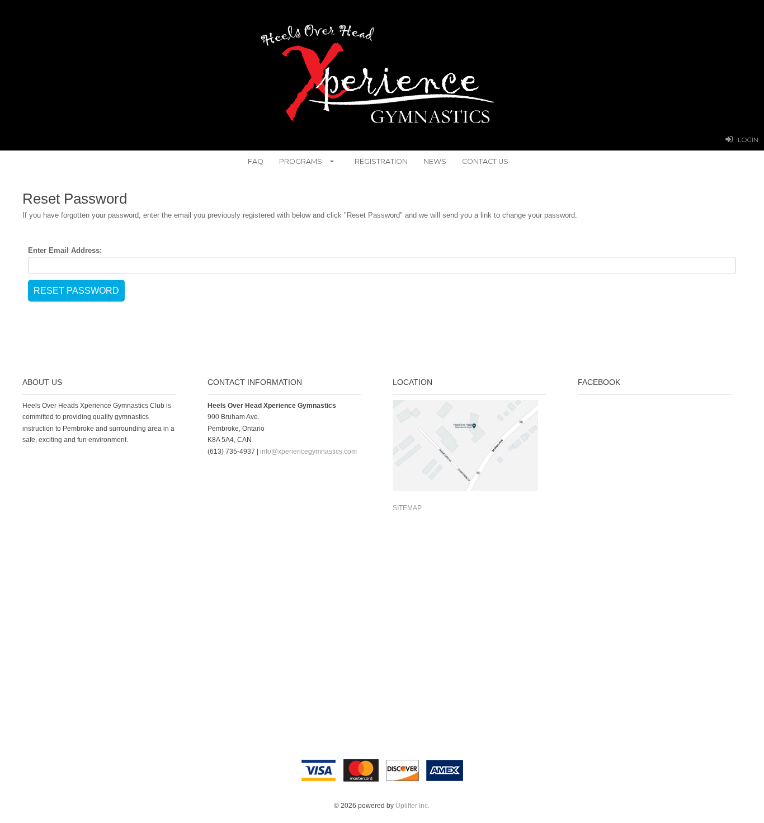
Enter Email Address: (65, 250)
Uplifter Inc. (412, 805)
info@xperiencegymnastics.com (308, 451)
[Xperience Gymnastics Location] (465, 488)
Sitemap (407, 508)
